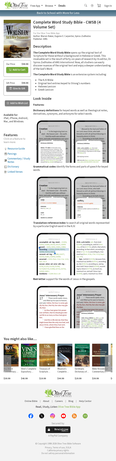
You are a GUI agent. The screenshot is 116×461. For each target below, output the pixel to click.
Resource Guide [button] (16, 149)
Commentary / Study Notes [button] (19, 160)
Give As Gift (19, 88)
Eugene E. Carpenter (64, 36)
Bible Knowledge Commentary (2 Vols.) (100, 371)
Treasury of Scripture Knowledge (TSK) (44, 373)
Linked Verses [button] (15, 172)
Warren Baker (47, 36)
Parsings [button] (12, 154)
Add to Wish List (19, 103)
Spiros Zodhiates (83, 36)
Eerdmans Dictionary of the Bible (81, 371)
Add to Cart (18, 70)
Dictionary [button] (13, 167)
